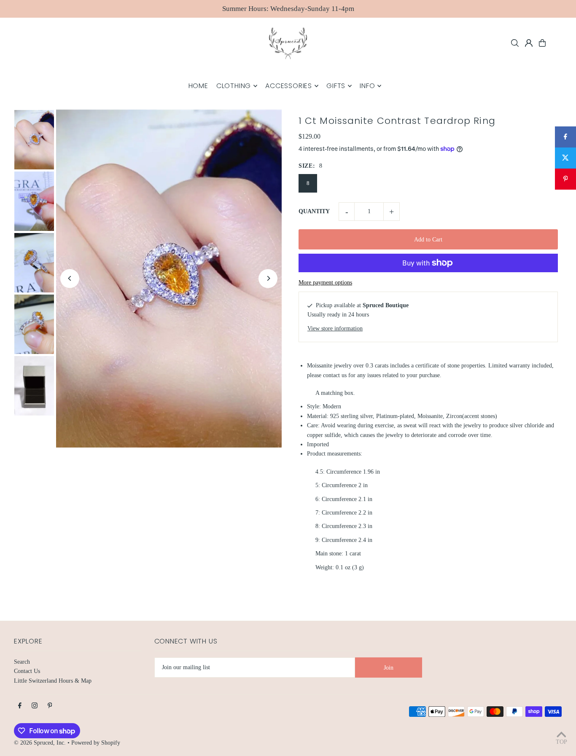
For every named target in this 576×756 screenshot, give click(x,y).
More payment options (325, 282)
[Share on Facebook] (565, 136)
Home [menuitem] (198, 86)
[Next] (267, 278)
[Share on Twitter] (565, 158)
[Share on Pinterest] (565, 179)
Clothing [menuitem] (233, 86)
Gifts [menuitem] (335, 86)
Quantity (314, 211)
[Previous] (69, 278)
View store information (335, 328)
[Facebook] (20, 706)
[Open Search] (515, 43)
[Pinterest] (50, 706)
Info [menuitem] (367, 86)
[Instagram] (35, 706)
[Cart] (542, 43)
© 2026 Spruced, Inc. (40, 743)
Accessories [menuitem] (288, 86)
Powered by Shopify (95, 743)
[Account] (529, 43)
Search (22, 662)
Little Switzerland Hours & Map (53, 681)
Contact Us (27, 671)
